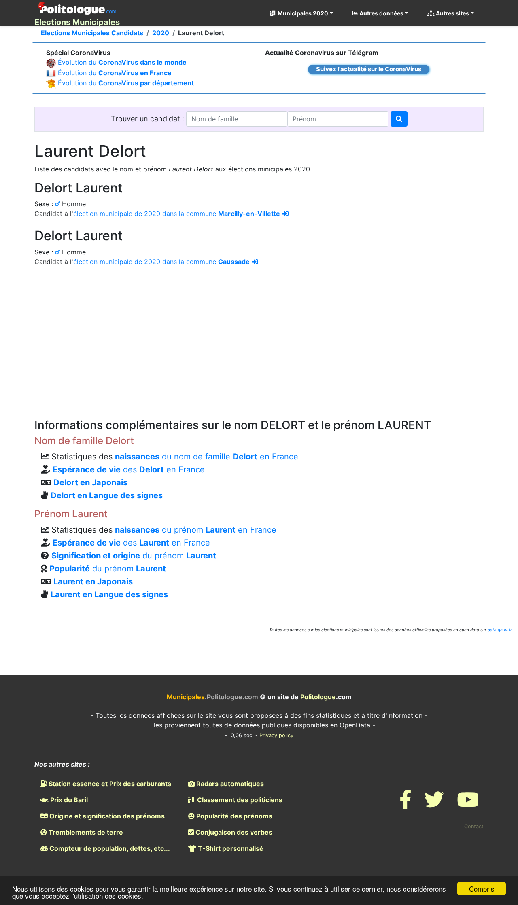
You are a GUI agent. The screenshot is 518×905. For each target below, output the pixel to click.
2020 (160, 33)
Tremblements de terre (85, 832)
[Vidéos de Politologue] (468, 804)
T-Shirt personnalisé (229, 848)
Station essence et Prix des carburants (109, 784)
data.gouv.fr (500, 629)
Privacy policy (276, 735)
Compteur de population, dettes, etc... (109, 848)
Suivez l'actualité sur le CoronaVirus (368, 69)
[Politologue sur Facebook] (405, 804)
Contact (474, 826)
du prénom (133, 555)
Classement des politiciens (238, 800)
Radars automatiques (229, 784)
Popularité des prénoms (233, 816)
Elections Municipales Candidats (92, 33)
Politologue (318, 697)
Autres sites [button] (452, 13)
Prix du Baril (68, 800)
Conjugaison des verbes (233, 832)
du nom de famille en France (206, 456)
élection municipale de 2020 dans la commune (176, 213)
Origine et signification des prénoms (106, 816)
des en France (129, 469)
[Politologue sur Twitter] (434, 804)
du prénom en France (195, 530)
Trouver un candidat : (148, 118)
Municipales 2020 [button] (302, 13)
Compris (482, 889)
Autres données (380, 13)
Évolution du (122, 62)
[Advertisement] (259, 346)
